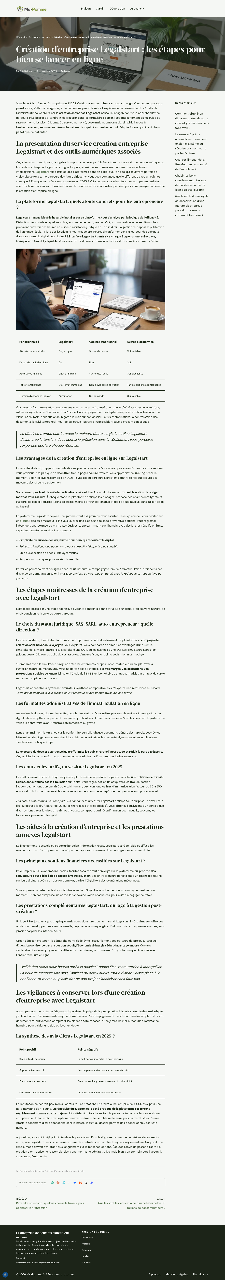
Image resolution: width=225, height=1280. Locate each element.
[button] (143, 8)
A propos (154, 1274)
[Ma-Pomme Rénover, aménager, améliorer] (31, 8)
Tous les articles (48, 1253)
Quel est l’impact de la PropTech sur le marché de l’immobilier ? (191, 164)
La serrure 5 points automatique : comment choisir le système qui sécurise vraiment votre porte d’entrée (191, 144)
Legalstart (42, 172)
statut (24, 521)
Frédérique (26, 71)
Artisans (46, 37)
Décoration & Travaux (28, 37)
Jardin (100, 8)
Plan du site (200, 1274)
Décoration (117, 8)
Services (86, 1262)
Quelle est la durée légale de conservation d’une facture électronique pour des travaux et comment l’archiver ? (191, 205)
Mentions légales (177, 1274)
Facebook (20, 1258)
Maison (86, 8)
